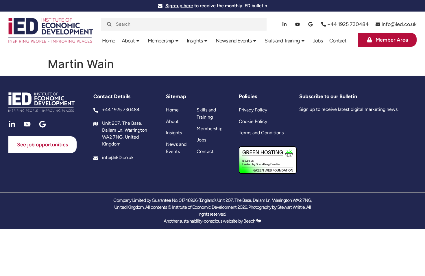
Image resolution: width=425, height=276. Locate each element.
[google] (310, 24)
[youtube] (297, 24)
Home (108, 41)
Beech (249, 221)
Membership (161, 41)
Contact (337, 41)
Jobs (318, 41)
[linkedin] (284, 24)
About (128, 41)
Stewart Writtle (291, 207)
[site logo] (50, 33)
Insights (195, 41)
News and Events (234, 41)
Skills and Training (282, 41)
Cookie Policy (253, 121)
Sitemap (176, 96)
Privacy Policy (253, 110)
